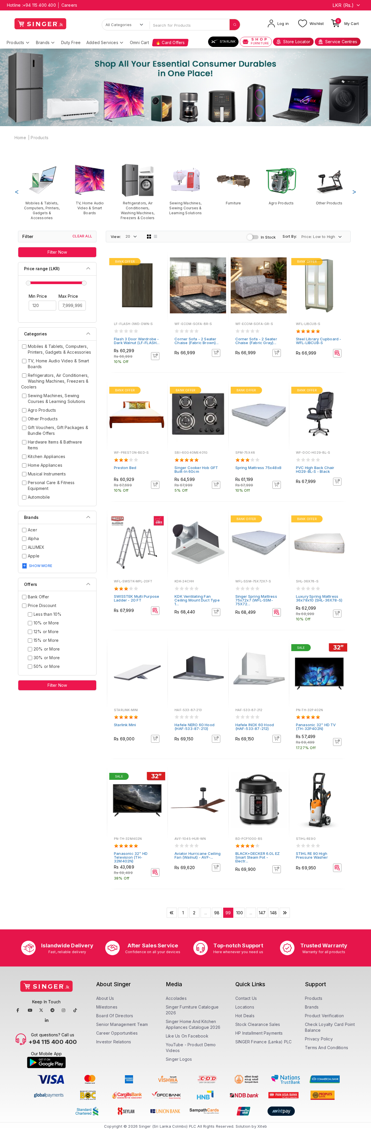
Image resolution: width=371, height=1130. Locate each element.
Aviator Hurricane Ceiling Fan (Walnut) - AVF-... (197, 855)
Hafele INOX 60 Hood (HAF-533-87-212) (254, 726)
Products (15, 42)
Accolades (176, 998)
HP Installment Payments (259, 1033)
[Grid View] (149, 236)
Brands (43, 42)
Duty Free (71, 42)
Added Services (102, 42)
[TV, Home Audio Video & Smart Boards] (90, 189)
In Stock (268, 237)
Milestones (106, 1006)
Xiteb (262, 1126)
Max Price (68, 296)
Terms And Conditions (326, 1047)
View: (116, 236)
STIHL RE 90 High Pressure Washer (312, 855)
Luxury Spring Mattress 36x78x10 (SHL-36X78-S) (319, 598)
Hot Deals (244, 1015)
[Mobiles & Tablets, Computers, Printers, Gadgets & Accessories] (42, 192)
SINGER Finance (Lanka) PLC (263, 1041)
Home (20, 137)
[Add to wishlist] (159, 262)
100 (239, 912)
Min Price (38, 296)
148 (273, 912)
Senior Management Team (122, 1024)
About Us (105, 998)
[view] (159, 278)
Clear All (82, 236)
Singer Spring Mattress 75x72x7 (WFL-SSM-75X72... (256, 600)
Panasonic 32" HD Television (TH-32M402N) (131, 857)
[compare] (159, 270)
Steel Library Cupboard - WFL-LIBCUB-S (318, 341)
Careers (69, 5)
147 (262, 912)
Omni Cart (139, 42)
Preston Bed (125, 467)
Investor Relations (113, 1041)
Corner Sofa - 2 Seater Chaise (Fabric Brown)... (196, 341)
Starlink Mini (125, 724)
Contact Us (246, 998)
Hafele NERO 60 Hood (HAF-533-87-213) (194, 726)
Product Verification (324, 1015)
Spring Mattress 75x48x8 (258, 467)
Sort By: (290, 236)
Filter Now (57, 252)
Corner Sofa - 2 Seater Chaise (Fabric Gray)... (256, 341)
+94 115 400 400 (39, 5)
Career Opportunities (117, 1033)
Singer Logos (179, 1059)
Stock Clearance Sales (257, 1024)
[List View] (155, 236)
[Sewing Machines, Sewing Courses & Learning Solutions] (185, 189)
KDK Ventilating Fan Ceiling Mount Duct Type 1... (197, 600)
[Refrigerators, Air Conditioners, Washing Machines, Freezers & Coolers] (138, 192)
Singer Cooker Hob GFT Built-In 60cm (196, 469)
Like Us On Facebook (187, 1035)
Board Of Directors (114, 1015)
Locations (244, 1006)
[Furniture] (233, 184)
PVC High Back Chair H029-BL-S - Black (315, 469)
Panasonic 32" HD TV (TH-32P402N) (316, 726)
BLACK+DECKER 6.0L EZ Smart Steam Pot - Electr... (257, 857)
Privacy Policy (319, 1038)
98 (216, 912)
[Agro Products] (281, 184)
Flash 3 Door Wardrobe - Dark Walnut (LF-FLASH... (136, 341)
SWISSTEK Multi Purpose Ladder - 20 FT (136, 598)
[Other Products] (329, 184)
